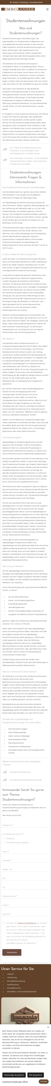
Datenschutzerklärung (27, 923)
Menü (47, 9)
